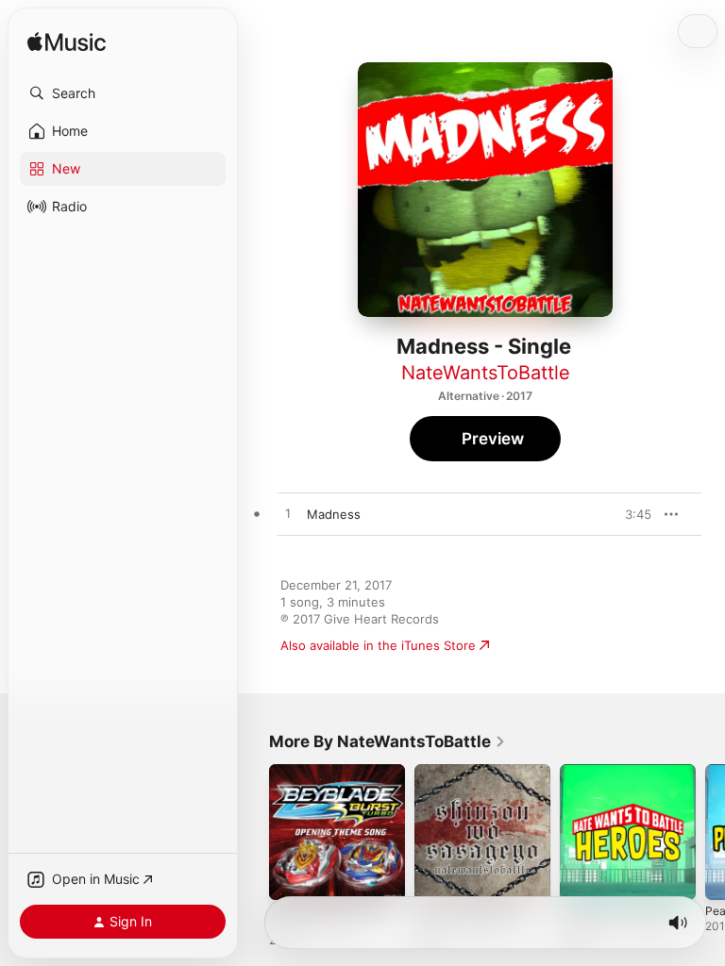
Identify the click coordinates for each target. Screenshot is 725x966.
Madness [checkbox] (334, 514)
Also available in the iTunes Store (378, 645)
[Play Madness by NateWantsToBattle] (288, 514)
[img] (66, 43)
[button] (123, 93)
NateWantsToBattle (485, 372)
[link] (387, 741)
